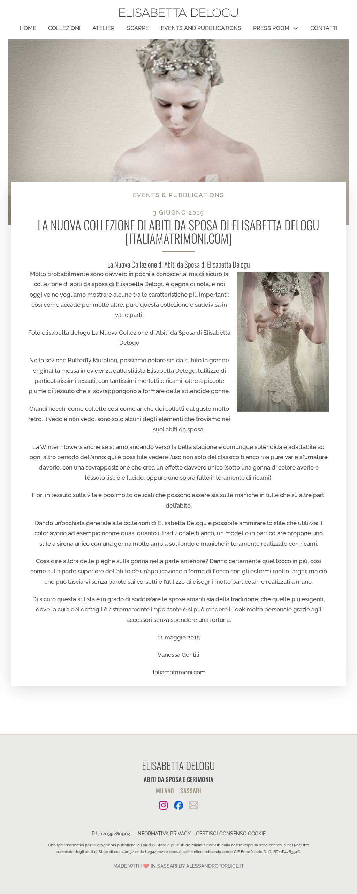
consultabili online (186, 851)
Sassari (190, 790)
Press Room (271, 28)
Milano (165, 790)
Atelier (103, 28)
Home (28, 28)
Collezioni (64, 28)
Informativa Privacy (163, 833)
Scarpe (138, 28)
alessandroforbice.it (215, 866)
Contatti (323, 28)
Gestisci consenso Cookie (231, 833)
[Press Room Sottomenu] (295, 28)
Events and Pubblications (201, 28)
